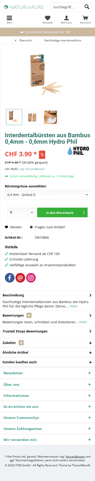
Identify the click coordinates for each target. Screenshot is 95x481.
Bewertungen (13, 315)
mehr (73, 306)
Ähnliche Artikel (15, 352)
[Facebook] (10, 278)
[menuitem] (85, 19)
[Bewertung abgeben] (35, 147)
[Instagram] (31, 278)
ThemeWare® (81, 465)
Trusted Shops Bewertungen (25, 331)
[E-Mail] (20, 278)
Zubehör (12, 343)
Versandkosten (75, 456)
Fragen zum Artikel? (49, 227)
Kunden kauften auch (20, 362)
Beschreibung (13, 295)
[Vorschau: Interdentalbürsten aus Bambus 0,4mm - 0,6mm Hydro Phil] (14, 117)
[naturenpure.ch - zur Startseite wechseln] (23, 6)
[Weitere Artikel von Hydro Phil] (78, 150)
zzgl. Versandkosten (32, 169)
